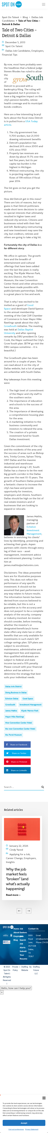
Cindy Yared (16, 845)
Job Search (23, 928)
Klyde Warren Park (29, 706)
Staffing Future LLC (35, 960)
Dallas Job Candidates (17, 48)
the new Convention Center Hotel (20, 724)
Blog (15, 929)
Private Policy (15, 958)
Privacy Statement (31, 1129)
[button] (44, 1098)
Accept (24, 1122)
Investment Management (30, 700)
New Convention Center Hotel (18, 718)
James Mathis (11, 706)
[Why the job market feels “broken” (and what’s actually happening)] (22, 824)
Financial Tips (13, 51)
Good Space (28, 694)
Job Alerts (22, 935)
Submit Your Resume (23, 945)
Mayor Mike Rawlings (14, 712)
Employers (37, 48)
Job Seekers (23, 920)
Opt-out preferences (16, 1129)
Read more (12, 885)
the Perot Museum (13, 730)
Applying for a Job (19, 848)
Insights (23, 853)
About (16, 922)
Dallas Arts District (13, 682)
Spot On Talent (14, 45)
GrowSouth (10, 321)
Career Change (17, 850)
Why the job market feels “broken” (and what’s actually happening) (18, 869)
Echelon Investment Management (34, 526)
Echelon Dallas (11, 694)
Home (16, 918)
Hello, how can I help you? (16, 978)
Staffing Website (24, 958)
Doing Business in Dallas (16, 688)
